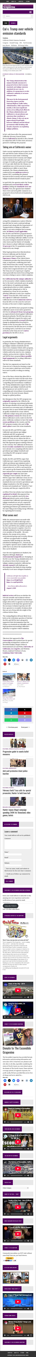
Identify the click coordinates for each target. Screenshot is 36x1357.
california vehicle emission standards (14, 40)
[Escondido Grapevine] (18, 6)
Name (6, 852)
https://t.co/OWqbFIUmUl (15, 580)
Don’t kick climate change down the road (9, 698)
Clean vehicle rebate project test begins (8, 682)
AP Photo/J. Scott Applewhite (17, 231)
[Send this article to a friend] (11, 716)
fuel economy (27, 43)
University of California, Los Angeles (18, 648)
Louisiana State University (12, 653)
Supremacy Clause (9, 258)
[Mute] (28, 997)
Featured (5, 749)
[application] (18, 990)
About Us (13, 1)
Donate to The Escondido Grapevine (13, 1024)
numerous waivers (25, 300)
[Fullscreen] (31, 997)
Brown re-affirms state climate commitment (23, 682)
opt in (8, 298)
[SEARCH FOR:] (18, 16)
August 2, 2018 (11, 588)
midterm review (21, 172)
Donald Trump (14, 43)
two (27, 496)
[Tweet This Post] (25, 709)
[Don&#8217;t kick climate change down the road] (9, 692)
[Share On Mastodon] (25, 720)
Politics (16, 749)
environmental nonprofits (12, 557)
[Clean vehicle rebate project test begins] (9, 676)
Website (6, 863)
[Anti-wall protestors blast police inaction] (18, 766)
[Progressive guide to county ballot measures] (18, 746)
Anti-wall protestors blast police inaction (15, 772)
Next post (24, 727)
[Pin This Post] (25, 713)
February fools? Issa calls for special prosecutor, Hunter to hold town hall (17, 792)
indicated (11, 138)
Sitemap (28, 1)
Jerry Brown (6, 45)
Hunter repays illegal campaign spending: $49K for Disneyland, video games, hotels (16, 812)
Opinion (11, 749)
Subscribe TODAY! (10, 906)
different (6, 498)
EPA (21, 43)
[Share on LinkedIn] (11, 713)
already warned (8, 565)
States (18, 555)
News (13, 807)
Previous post (13, 727)
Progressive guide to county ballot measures (16, 753)
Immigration (12, 768)
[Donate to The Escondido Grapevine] (18, 1044)
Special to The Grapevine (16, 74)
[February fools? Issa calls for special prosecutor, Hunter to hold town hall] (18, 785)
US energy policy (23, 45)
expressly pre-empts (10, 474)
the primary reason (12, 416)
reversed (22, 320)
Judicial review (8, 595)
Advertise (21, 1)
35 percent (6, 246)
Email (6, 857)
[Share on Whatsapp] (11, 720)
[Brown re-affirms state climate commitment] (23, 676)
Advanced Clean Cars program (21, 312)
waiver (5, 296)
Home (7, 1)
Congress (5, 43)
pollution (14, 45)
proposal (9, 85)
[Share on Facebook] (11, 709)
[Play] (5, 997)
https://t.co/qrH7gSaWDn (15, 582)
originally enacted (9, 401)
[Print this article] (25, 716)
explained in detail (10, 494)
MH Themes (26, 1355)
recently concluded (14, 447)
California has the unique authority (18, 279)
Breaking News (7, 807)
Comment (7, 838)
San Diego (22, 749)
